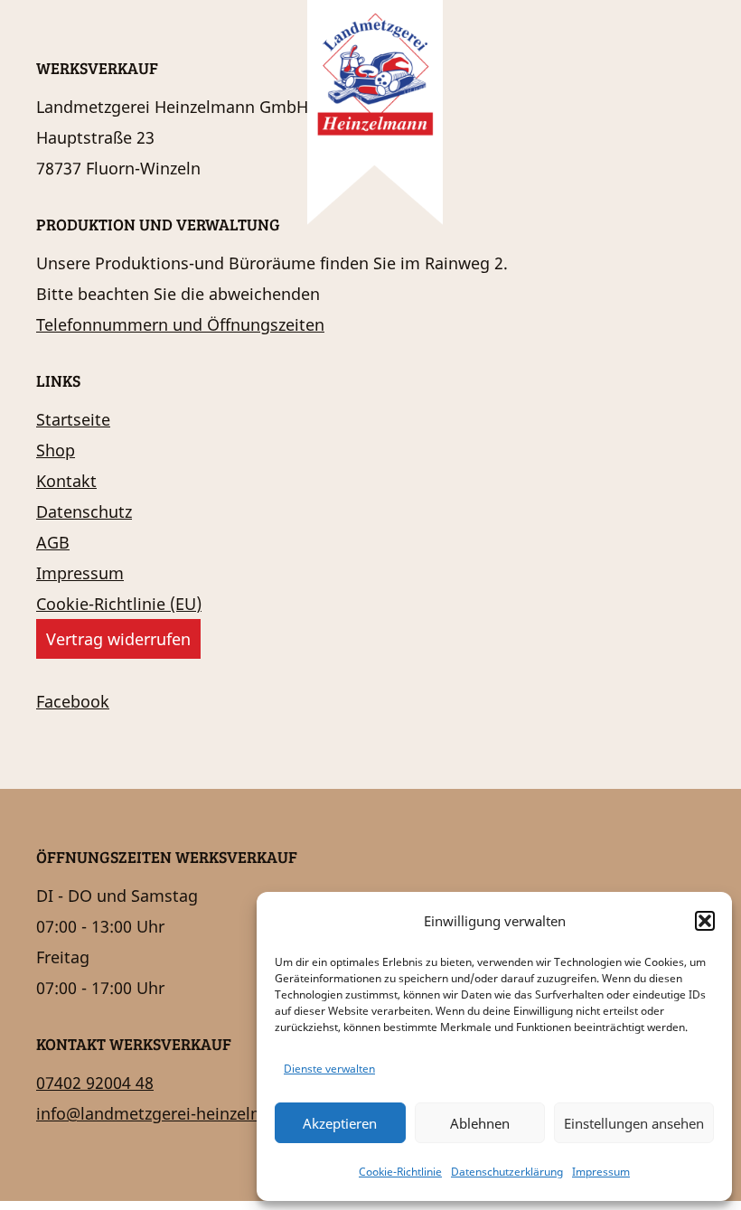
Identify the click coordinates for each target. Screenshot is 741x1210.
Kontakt (66, 481)
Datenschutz (84, 511)
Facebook (72, 701)
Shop (55, 450)
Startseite (73, 419)
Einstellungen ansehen (634, 1123)
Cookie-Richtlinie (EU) (119, 603)
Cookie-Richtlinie (400, 1171)
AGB (53, 542)
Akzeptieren (340, 1123)
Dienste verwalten (329, 1068)
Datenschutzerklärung (507, 1171)
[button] (705, 921)
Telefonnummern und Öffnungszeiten (180, 324)
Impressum (601, 1171)
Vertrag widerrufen (118, 639)
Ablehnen (480, 1123)
